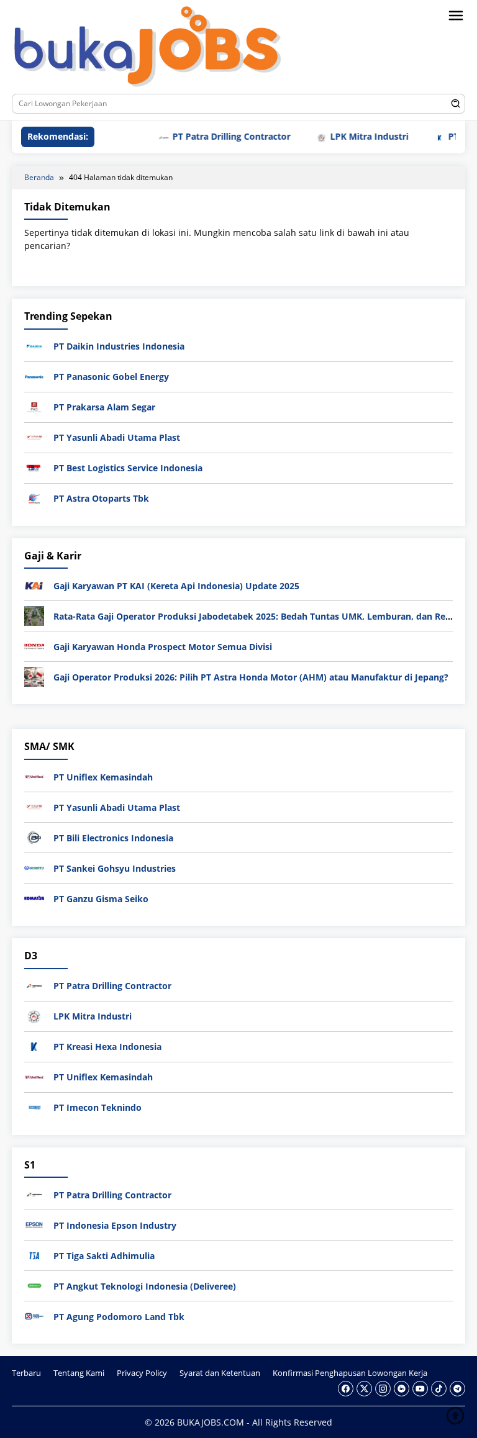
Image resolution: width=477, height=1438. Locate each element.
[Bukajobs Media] (148, 49)
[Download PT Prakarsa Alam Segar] (34, 406)
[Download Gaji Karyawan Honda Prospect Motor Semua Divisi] (34, 645)
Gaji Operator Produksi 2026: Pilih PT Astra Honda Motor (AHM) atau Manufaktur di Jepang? (250, 677)
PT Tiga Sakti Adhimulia (104, 1256)
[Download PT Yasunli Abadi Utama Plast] (34, 437)
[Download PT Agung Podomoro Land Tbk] (34, 1315)
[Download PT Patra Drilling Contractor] (34, 984)
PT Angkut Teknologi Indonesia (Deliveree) (144, 1286)
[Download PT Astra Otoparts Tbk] (34, 498)
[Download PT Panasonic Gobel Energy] (34, 376)
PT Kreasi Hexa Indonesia (107, 1046)
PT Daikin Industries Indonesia (118, 346)
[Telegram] (457, 1388)
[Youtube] (420, 1388)
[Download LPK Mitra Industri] (34, 1015)
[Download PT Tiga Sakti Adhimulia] (34, 1254)
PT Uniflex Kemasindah (103, 777)
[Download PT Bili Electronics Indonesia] (34, 837)
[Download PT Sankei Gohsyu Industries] (34, 867)
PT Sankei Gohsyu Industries (114, 868)
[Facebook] (345, 1388)
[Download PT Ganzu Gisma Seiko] (34, 897)
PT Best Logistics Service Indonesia (127, 468)
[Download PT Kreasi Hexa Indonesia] (34, 1045)
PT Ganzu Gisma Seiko (100, 899)
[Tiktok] (439, 1388)
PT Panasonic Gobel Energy (111, 376)
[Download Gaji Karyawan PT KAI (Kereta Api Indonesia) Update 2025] (34, 584)
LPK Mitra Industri (350, 136)
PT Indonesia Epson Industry (114, 1225)
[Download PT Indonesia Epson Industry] (34, 1224)
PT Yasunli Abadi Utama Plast (116, 437)
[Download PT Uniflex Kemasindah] (34, 776)
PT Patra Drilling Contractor (212, 136)
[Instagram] (383, 1388)
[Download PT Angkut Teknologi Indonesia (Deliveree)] (34, 1285)
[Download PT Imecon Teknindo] (34, 1106)
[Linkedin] (401, 1388)
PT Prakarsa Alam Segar (104, 407)
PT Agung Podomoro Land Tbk (118, 1317)
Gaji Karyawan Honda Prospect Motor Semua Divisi (162, 647)
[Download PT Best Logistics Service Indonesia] (34, 467)
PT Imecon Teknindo (97, 1107)
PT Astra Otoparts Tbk (101, 498)
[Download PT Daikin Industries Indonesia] (34, 345)
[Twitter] (364, 1388)
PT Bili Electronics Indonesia (113, 838)
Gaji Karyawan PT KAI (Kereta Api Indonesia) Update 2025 (176, 586)
